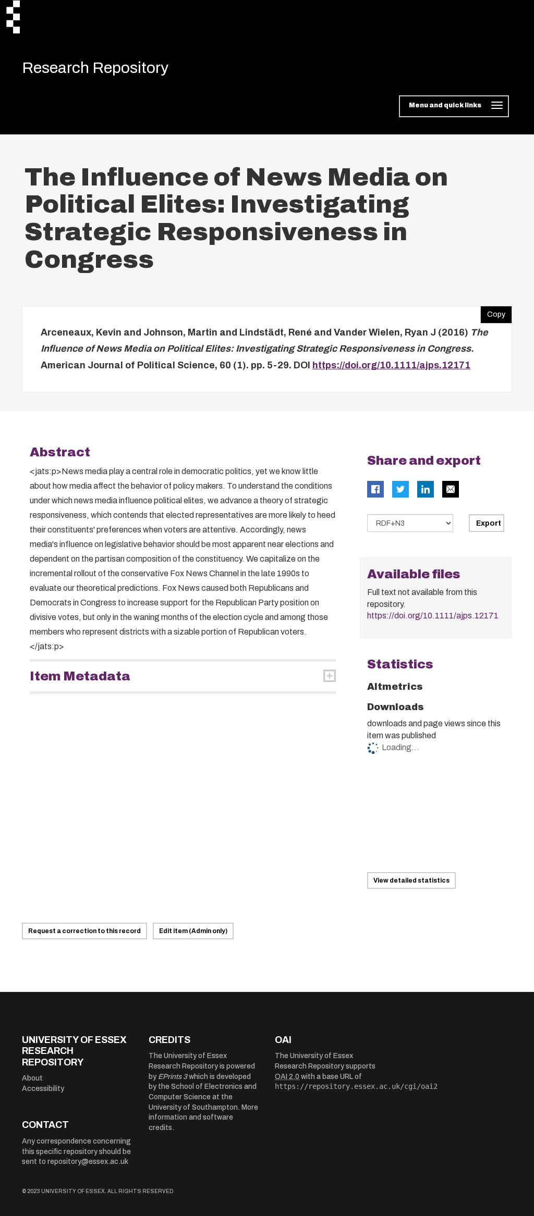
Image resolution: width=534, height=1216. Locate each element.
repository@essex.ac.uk (87, 1161)
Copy (492, 312)
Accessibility (43, 1089)
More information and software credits (203, 1117)
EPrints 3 (172, 1077)
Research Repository (95, 67)
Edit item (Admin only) (193, 931)
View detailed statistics (411, 880)
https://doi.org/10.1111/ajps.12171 (391, 365)
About (32, 1078)
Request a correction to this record (84, 931)
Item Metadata (80, 676)
